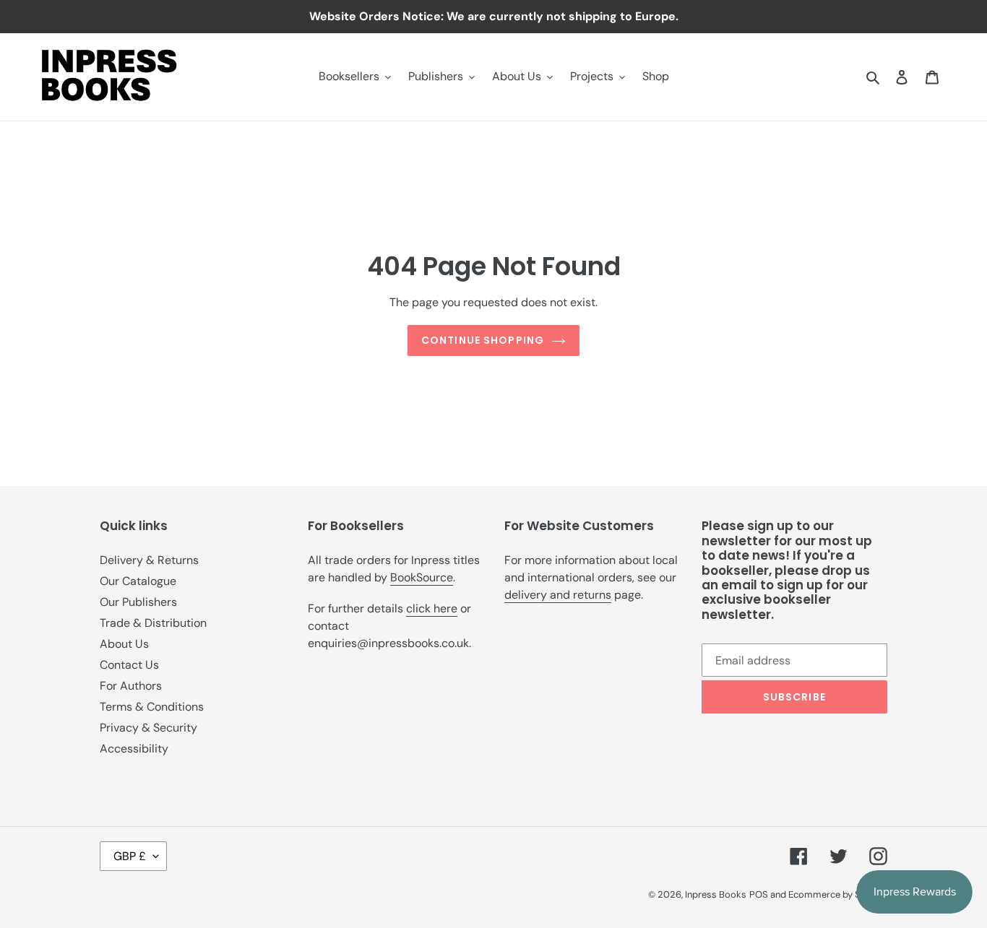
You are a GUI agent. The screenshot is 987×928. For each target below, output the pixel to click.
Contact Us (129, 664)
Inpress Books (715, 894)
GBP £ (129, 856)
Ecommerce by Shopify (837, 894)
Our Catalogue (138, 581)
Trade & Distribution (153, 622)
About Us (124, 643)
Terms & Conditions (152, 706)
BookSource (421, 577)
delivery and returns (557, 594)
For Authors (131, 685)
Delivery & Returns (149, 560)
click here (431, 608)
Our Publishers (138, 602)
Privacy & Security (148, 727)
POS (758, 894)
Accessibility (134, 748)
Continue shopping (482, 340)
